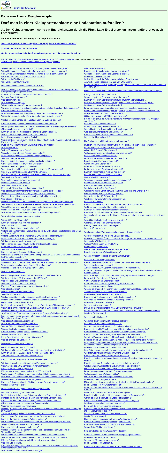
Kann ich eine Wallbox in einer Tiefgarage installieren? (25, 260)
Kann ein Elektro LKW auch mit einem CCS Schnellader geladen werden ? (116, 329)
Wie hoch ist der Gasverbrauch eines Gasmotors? (105, 347)
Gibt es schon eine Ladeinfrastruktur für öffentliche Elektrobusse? (29, 244)
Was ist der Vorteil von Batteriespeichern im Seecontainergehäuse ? (31, 212)
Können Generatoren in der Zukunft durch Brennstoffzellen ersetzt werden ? (117, 262)
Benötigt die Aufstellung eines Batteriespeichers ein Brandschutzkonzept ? (33, 395)
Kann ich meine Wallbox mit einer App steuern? (104, 172)
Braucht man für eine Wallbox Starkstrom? (102, 252)
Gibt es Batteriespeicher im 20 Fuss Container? (22, 164)
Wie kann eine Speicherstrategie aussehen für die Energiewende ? (30, 297)
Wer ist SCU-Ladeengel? (95, 416)
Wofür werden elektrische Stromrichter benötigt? (105, 207)
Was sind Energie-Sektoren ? (14, 97)
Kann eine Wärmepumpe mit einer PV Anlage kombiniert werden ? (113, 447)
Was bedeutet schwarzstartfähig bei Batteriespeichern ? (108, 300)
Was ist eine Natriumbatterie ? (97, 137)
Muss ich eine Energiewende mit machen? (102, 126)
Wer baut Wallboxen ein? (95, 313)
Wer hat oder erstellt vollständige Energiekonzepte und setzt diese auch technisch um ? (122, 111)
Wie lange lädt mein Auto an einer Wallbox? (20, 228)
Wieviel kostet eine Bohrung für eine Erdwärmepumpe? (108, 129)
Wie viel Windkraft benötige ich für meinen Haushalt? (107, 256)
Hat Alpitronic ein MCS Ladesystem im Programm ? (106, 141)
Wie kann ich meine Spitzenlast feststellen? (103, 105)
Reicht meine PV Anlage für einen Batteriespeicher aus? (25, 389)
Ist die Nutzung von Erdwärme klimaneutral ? (103, 169)
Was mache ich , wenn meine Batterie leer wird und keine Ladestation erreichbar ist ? (38, 204)
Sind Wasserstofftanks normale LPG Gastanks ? (22, 356)
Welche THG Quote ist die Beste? (16, 150)
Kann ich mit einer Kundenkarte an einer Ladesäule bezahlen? (111, 363)
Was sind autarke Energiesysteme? (99, 260)
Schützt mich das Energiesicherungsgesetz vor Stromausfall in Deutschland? (34, 313)
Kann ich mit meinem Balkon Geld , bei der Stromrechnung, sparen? (113, 204)
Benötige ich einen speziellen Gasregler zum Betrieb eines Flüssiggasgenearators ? (38, 305)
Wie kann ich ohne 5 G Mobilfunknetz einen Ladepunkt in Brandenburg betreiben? (37, 202)
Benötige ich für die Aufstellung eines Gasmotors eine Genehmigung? (31, 398)
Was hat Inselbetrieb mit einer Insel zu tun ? (103, 175)
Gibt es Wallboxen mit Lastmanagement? (102, 281)
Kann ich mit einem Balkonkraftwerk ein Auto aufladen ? (108, 135)
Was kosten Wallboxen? (94, 68)
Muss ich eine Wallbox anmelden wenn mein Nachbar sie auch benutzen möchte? (120, 145)
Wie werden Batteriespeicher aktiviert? (18, 329)
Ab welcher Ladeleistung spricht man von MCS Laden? (108, 82)
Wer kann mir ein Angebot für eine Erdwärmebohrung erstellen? (112, 366)
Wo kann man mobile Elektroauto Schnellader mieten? (108, 326)
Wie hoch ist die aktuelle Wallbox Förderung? (21, 210)
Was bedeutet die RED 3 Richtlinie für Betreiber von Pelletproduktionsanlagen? (35, 175)
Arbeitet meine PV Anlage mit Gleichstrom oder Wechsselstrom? (112, 268)
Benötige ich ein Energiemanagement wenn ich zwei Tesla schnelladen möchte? (119, 340)
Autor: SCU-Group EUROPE (62, 59)
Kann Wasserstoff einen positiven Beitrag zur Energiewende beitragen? (115, 332)
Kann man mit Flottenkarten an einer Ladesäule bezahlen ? (110, 297)
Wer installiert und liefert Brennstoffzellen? (102, 223)
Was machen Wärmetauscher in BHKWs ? (19, 324)
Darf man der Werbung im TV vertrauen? (19, 392)
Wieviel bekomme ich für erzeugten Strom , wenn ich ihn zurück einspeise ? (34, 71)
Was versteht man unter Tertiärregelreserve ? (20, 180)
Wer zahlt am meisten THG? (13, 225)
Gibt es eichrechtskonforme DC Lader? (18, 347)
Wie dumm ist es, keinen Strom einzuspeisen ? (21, 105)
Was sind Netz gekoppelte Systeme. (100, 286)
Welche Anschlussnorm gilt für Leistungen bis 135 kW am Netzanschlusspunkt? (118, 103)
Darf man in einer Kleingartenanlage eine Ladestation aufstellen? (112, 369)
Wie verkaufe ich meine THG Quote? (100, 437)
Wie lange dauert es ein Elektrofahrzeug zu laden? (106, 321)
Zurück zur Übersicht (24, 8)
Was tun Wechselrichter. (94, 228)
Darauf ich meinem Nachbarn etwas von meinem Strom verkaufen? (113, 308)
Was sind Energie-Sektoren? (13, 158)
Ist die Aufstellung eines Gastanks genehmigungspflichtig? (26, 156)
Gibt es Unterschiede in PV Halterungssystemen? (105, 116)
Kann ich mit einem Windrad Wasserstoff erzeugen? (106, 210)
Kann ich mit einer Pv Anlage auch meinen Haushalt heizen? (27, 353)
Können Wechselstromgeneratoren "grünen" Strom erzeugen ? (111, 401)
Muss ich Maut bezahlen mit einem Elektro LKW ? (105, 414)
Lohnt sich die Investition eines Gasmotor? (102, 406)
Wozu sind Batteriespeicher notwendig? (18, 406)
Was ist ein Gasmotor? (11, 100)
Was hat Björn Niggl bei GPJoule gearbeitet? (20, 326)
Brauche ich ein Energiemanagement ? (101, 161)
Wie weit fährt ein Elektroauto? (14, 220)
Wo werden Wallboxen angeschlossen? (101, 440)
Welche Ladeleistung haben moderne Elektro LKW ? (24, 135)
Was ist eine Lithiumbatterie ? (97, 177)
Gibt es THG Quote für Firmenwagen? (100, 150)
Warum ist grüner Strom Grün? (97, 164)
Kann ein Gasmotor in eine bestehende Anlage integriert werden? (112, 435)
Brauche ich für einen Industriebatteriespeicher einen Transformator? (114, 395)
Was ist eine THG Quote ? (12, 199)
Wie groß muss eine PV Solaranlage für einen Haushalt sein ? (28, 194)
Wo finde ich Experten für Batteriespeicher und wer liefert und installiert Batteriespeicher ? (40, 108)
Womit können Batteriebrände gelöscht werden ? (105, 220)
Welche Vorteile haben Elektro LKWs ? (101, 244)
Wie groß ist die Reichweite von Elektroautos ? (21, 424)
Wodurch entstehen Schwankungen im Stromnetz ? (106, 97)
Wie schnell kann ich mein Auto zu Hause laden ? (23, 153)
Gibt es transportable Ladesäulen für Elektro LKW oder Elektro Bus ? (31, 275)
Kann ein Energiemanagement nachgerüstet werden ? (24, 286)
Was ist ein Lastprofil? (10, 289)
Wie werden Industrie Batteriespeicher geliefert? (22, 379)
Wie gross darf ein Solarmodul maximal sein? (104, 113)
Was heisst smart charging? (13, 103)
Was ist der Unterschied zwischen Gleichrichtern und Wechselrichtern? (32, 169)
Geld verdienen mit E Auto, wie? (15, 82)
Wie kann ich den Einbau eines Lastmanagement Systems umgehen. (31, 120)
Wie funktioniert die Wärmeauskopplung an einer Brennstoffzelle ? (113, 232)
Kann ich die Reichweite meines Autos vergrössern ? (24, 419)
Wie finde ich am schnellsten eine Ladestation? (104, 403)
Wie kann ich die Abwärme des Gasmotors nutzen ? (106, 74)
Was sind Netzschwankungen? (97, 305)
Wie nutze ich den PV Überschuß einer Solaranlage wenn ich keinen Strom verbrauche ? (123, 239)
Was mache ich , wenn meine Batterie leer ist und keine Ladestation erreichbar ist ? (37, 377)
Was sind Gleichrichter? (11, 443)
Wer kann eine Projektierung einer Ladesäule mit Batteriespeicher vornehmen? (35, 374)
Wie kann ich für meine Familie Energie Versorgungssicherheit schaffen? (33, 350)
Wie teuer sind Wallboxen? (13, 79)
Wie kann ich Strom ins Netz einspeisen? (102, 166)
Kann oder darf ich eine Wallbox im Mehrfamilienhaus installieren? (113, 212)
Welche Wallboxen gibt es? (13, 272)
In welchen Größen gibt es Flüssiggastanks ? (103, 194)
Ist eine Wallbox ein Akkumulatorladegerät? (103, 385)
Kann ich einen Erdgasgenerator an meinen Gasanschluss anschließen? (33, 416)
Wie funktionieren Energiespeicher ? (100, 379)
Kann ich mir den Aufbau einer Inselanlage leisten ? (106, 71)
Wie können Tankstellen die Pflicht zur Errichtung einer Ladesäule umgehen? (35, 68)
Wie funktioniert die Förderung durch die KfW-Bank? (24, 278)
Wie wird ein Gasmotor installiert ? (99, 302)
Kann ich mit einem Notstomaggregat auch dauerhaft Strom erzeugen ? (115, 100)
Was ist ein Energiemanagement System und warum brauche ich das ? (32, 191)
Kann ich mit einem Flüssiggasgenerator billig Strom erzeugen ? (29, 132)
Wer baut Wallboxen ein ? (12, 294)
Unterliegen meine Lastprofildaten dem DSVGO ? (22, 86)
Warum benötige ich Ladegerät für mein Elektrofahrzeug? (26, 265)
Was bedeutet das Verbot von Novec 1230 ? (103, 324)
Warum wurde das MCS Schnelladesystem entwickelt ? (25, 366)
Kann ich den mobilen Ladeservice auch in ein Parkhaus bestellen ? (31, 196)
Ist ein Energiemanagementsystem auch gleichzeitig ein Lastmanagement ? (117, 108)
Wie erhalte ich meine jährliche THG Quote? (103, 183)
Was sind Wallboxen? (93, 202)
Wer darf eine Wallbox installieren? (99, 427)
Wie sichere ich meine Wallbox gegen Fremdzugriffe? (107, 180)
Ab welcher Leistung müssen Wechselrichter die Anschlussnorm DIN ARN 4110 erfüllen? (40, 262)
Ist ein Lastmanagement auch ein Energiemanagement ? (108, 371)
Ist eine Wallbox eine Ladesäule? (98, 443)
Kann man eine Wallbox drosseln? (99, 185)
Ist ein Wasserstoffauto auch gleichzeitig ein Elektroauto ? (109, 283)
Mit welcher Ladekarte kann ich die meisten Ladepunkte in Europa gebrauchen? (119, 382)
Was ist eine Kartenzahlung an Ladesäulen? (103, 132)
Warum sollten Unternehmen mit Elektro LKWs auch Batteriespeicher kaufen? (35, 308)
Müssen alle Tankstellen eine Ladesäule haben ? (22, 188)
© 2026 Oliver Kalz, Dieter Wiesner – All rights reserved (25, 59)
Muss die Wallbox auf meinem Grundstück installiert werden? (27, 145)
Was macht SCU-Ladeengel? (97, 241)
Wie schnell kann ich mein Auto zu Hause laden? (22, 268)
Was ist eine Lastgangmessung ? (98, 265)
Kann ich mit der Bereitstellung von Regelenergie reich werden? (112, 334)
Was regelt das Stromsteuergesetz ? (100, 124)
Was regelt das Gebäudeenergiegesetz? (18, 281)
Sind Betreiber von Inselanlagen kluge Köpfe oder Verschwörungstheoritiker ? (118, 350)
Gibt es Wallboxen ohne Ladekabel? (17, 129)
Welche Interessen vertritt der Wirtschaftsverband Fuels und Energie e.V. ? (116, 191)
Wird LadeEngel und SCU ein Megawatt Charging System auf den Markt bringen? (119, 275)
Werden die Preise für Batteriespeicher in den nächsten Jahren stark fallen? (34, 437)
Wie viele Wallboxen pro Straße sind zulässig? (21, 311)
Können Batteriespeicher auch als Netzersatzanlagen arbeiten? (29, 440)
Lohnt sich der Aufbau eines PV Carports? (19, 247)
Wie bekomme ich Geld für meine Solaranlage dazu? (107, 236)
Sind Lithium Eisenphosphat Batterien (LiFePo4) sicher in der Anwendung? (34, 74)
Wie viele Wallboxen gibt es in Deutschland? (20, 166)
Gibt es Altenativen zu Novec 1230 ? (17, 302)
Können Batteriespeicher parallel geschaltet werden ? (24, 332)
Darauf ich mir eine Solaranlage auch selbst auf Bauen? (108, 377)
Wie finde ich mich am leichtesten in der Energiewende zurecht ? (29, 363)
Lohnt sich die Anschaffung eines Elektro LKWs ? (105, 158)
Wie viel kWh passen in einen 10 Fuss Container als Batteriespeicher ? (115, 337)
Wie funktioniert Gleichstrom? (97, 76)
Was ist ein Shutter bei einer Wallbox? (100, 156)
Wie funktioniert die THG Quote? (15, 183)
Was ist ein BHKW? (9, 148)
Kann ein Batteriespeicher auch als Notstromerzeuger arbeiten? (29, 124)
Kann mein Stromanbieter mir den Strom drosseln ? (106, 356)
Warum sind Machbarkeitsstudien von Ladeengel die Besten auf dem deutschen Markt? (122, 311)
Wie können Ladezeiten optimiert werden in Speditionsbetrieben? (29, 300)
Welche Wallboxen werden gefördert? (17, 292)
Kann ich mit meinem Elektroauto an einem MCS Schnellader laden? (31, 401)
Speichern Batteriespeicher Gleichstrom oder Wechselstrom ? (28, 414)
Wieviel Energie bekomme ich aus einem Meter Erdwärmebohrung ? (31, 207)
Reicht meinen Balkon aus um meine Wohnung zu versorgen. (28, 239)
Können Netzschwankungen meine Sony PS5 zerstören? (26, 371)
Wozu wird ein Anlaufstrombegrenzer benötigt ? (22, 216)
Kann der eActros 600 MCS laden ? (16, 111)
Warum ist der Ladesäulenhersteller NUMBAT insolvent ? (109, 148)
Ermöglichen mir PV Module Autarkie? (100, 94)
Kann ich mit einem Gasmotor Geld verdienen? (21, 252)
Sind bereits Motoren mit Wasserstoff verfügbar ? (105, 431)
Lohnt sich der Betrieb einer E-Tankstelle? (102, 278)
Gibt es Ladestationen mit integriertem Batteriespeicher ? (26, 403)
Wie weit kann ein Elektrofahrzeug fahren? (102, 294)
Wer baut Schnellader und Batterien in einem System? (107, 392)
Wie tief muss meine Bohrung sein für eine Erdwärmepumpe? (111, 353)
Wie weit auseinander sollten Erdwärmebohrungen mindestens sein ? (31, 116)
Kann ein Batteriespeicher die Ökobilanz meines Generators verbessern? (33, 382)
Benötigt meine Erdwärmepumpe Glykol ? (102, 225)
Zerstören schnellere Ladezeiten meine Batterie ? (105, 292)
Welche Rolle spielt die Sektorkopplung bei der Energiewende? (112, 79)
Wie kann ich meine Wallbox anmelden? (18, 241)
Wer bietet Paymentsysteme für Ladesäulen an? (105, 199)
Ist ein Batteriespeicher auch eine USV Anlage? (22, 337)
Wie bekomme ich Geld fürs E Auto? (100, 188)
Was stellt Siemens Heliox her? (15, 185)
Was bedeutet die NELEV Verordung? (100, 196)
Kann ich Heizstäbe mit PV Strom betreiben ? (21, 223)
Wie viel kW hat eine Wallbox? (14, 334)
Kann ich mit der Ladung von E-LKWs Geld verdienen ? (25, 359)
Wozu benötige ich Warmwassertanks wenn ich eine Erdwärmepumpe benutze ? (36, 422)
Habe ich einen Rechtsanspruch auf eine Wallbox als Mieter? (110, 419)
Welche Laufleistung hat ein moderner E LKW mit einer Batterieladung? (32, 236)
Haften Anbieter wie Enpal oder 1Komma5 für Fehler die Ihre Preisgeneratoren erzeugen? (123, 91)
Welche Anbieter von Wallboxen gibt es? (101, 374)
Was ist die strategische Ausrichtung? (17, 321)
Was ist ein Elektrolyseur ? (95, 317)
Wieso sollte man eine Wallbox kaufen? (18, 283)
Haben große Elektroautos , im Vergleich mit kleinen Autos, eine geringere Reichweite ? (39, 126)
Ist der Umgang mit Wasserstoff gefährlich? (19, 137)
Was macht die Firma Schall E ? (15, 177)
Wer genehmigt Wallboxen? (96, 247)
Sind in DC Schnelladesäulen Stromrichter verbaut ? (24, 172)
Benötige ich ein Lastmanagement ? (17, 369)
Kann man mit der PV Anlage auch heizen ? (20, 427)
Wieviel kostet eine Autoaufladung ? (17, 344)
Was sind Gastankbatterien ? (13, 249)
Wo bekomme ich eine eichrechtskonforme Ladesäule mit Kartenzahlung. (33, 435)
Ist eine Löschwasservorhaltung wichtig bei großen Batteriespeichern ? (32, 113)
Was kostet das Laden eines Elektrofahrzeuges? (22, 450)
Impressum (55, 62)
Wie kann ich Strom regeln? (13, 385)
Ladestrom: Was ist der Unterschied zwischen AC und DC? (27, 94)
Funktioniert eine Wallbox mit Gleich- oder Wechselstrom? (109, 424)
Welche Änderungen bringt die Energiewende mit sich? (108, 153)
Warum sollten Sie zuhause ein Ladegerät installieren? (108, 398)
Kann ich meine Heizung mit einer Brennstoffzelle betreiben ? (28, 161)
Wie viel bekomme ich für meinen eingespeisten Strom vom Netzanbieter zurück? (119, 289)
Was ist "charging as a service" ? (15, 340)
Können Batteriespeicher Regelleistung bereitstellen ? (107, 422)
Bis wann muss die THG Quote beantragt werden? (23, 76)
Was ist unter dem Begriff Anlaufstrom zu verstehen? (107, 249)
